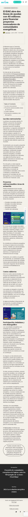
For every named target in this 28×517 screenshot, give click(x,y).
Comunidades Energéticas (10, 8)
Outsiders (13, 500)
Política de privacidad (14, 505)
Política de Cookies (14, 508)
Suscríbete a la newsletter (25, 217)
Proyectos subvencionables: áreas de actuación (14, 108)
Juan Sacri (8, 32)
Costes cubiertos (9, 111)
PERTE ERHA (7, 428)
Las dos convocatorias (11, 106)
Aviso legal (14, 502)
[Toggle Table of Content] (21, 104)
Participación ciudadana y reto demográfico (13, 114)
